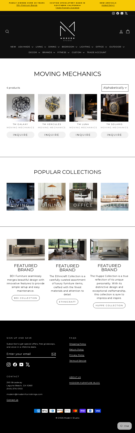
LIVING (40, 46)
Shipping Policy (77, 344)
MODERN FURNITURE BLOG (84, 382)
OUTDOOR (115, 46)
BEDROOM (68, 46)
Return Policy (76, 349)
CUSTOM (77, 52)
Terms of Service (77, 360)
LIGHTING (85, 46)
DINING (52, 46)
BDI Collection (25, 298)
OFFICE (100, 46)
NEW (13, 46)
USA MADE (24, 46)
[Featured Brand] (26, 249)
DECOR (33, 52)
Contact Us (12, 400)
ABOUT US (75, 377)
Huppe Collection (109, 305)
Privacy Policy (76, 355)
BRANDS (47, 52)
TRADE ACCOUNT (96, 52)
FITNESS (62, 52)
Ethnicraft (67, 302)
